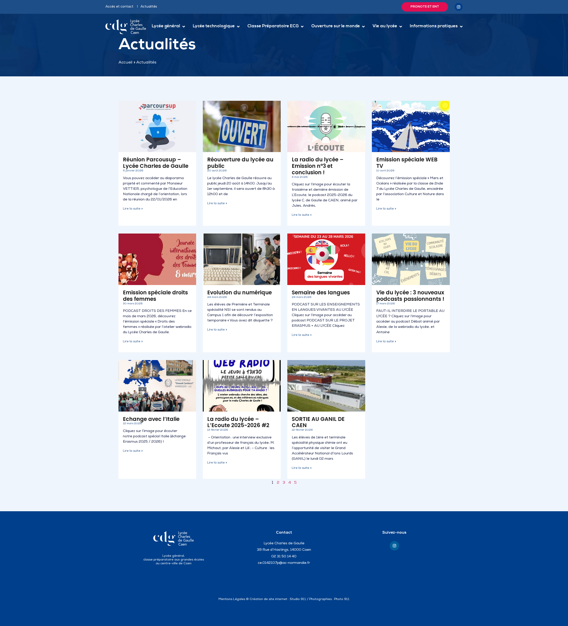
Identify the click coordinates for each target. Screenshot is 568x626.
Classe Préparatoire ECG (273, 26)
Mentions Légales (232, 599)
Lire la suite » (133, 208)
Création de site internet (268, 599)
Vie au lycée (385, 26)
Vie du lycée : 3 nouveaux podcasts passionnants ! (410, 296)
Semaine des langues (321, 292)
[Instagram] (459, 7)
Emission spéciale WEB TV (407, 163)
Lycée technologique (214, 26)
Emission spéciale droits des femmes (155, 296)
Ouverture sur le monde (335, 26)
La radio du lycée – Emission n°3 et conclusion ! (317, 166)
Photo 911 (341, 599)
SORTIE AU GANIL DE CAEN (318, 422)
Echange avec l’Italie (151, 419)
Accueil (125, 63)
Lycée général (166, 26)
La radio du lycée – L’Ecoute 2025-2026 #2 (238, 422)
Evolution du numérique (239, 292)
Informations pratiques (434, 26)
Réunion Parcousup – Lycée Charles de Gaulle (155, 163)
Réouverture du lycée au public (240, 163)
